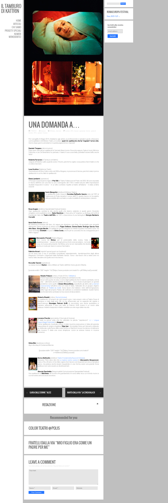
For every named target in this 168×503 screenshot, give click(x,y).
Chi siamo (16, 27)
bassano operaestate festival (82, 131)
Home (18, 20)
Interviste (58, 131)
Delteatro (72, 276)
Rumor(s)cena (61, 297)
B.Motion (52, 131)
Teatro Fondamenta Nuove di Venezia (70, 358)
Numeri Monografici (15, 35)
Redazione (43, 131)
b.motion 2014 (69, 131)
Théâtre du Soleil (54, 288)
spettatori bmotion (42, 132)
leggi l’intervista (48, 322)
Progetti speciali (13, 30)
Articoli (17, 24)
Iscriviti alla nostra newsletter (115, 26)
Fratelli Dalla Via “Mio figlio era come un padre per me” (60, 445)
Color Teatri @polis (44, 428)
